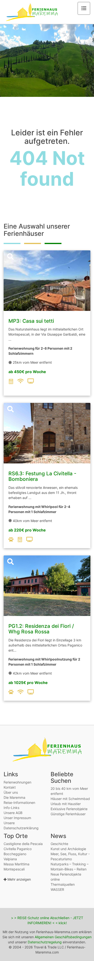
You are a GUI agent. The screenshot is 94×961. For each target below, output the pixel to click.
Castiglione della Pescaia (23, 844)
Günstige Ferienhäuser (68, 814)
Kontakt (10, 787)
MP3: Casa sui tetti (31, 321)
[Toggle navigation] (84, 8)
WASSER (57, 889)
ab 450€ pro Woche (27, 371)
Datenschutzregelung (45, 942)
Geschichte (59, 844)
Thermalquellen (63, 884)
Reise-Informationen (19, 802)
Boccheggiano (15, 854)
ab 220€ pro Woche (27, 530)
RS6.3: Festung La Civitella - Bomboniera (42, 476)
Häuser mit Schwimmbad (70, 799)
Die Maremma (14, 797)
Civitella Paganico (18, 849)
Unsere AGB (13, 813)
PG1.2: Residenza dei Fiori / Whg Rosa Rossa (41, 629)
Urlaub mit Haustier (66, 804)
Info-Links (11, 808)
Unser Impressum (17, 818)
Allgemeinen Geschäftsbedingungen (63, 937)
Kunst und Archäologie (68, 849)
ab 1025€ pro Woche (28, 682)
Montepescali (14, 869)
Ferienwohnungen (17, 782)
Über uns (11, 792)
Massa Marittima (16, 864)
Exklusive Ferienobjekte (69, 809)
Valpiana (10, 859)
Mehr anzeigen (19, 879)
